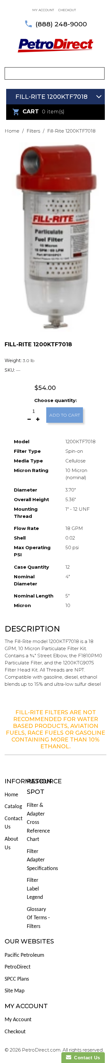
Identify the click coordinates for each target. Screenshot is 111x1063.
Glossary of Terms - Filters (38, 918)
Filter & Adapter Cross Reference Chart (38, 822)
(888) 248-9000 (61, 24)
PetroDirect (18, 967)
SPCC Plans (17, 979)
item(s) (43, 111)
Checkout (67, 10)
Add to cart (64, 415)
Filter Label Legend (35, 888)
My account (43, 10)
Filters (33, 131)
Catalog (13, 807)
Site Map (14, 991)
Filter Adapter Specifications (42, 860)
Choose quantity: (55, 400)
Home (12, 131)
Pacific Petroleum (24, 955)
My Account (18, 1020)
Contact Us (85, 1057)
